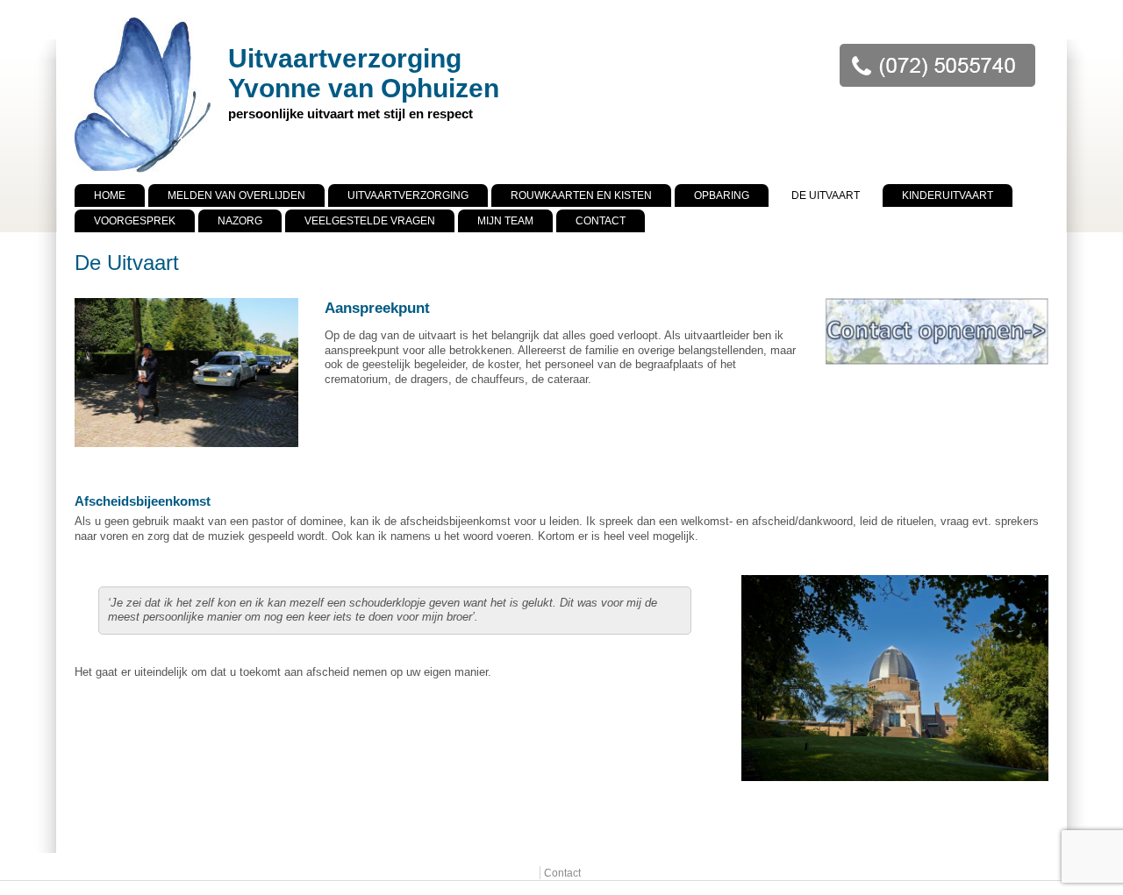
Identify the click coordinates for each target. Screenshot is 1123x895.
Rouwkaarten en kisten (581, 195)
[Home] (142, 173)
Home (109, 195)
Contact (601, 221)
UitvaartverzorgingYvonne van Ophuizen (363, 73)
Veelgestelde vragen (369, 221)
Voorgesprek (134, 221)
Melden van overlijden (236, 195)
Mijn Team (505, 221)
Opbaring (721, 195)
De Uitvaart (825, 195)
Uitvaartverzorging (408, 195)
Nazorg (240, 221)
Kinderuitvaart (947, 195)
